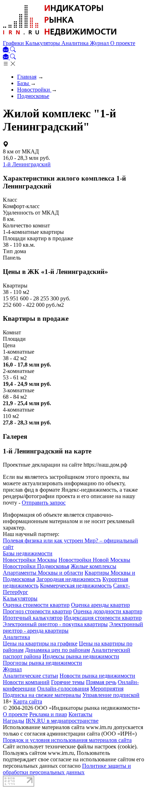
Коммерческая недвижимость (76, 586)
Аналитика (75, 43)
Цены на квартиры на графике (40, 643)
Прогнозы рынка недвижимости (42, 663)
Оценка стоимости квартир (36, 605)
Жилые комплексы (93, 566)
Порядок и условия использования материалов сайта (67, 740)
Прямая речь (101, 682)
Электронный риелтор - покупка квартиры (55, 624)
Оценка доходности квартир (107, 611)
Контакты (80, 714)
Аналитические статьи (30, 676)
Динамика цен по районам (57, 650)
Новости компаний (26, 682)
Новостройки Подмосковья (36, 566)
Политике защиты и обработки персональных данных (67, 769)
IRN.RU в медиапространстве (62, 721)
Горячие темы (68, 682)
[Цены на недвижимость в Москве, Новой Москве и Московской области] (60, 37)
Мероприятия (106, 689)
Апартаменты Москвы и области (43, 573)
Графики (14, 43)
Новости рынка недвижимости (97, 676)
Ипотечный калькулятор (32, 618)
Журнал (100, 43)
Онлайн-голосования (63, 689)
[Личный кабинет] (6, 50)
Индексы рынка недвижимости (80, 656)
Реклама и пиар (48, 714)
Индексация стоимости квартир (103, 618)
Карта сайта (27, 701)
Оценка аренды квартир (100, 605)
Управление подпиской (111, 695)
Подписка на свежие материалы (42, 695)
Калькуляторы (43, 43)
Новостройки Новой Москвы (94, 560)
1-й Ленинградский (27, 164)
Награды (13, 721)
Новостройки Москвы (30, 560)
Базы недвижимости (27, 553)
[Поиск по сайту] (13, 50)
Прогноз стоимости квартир (37, 611)
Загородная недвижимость (68, 579)
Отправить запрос (44, 503)
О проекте (122, 43)
